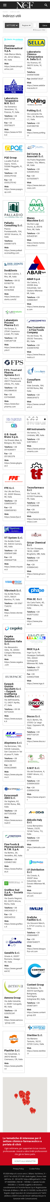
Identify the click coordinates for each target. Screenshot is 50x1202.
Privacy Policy (18, 1169)
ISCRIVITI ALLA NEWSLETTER (25, 1161)
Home (5, 12)
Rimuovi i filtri (40, 30)
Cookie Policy (34, 1169)
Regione (25, 25)
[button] (4, 5)
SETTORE (11, 25)
